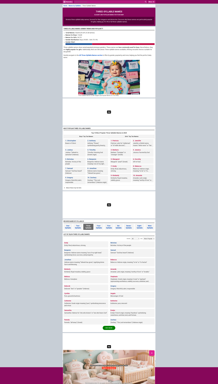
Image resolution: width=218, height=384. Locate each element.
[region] (109, 112)
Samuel (113, 250)
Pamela (67, 320)
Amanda (113, 269)
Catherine (67, 301)
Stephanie (114, 276)
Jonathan (67, 260)
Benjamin (67, 250)
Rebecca (114, 260)
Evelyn (113, 310)
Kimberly (67, 269)
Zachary (113, 320)
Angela (113, 293)
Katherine (114, 301)
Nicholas (114, 243)
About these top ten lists (73, 188)
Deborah (67, 286)
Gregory (113, 286)
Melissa (67, 276)
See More (108, 328)
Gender (128, 238)
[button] (109, 381)
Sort (141, 238)
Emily (66, 243)
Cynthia (67, 293)
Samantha (67, 310)
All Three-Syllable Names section (91, 55)
